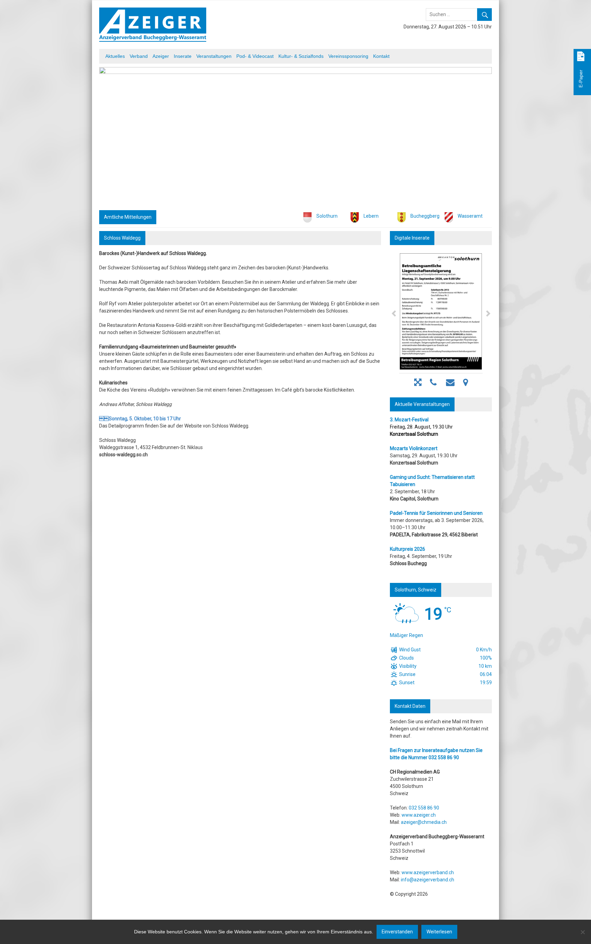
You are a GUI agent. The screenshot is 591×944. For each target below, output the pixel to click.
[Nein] (582, 932)
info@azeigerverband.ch (427, 879)
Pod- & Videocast (255, 56)
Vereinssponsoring (348, 56)
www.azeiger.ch (419, 815)
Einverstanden (397, 931)
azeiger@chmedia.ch (424, 822)
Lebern (371, 216)
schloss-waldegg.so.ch (123, 454)
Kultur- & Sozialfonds (301, 56)
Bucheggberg (424, 216)
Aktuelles (115, 56)
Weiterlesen (439, 931)
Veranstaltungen (214, 56)
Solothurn (327, 216)
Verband (139, 56)
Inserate (183, 56)
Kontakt (381, 56)
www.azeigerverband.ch (428, 872)
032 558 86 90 (444, 757)
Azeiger (161, 56)
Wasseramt (470, 216)
